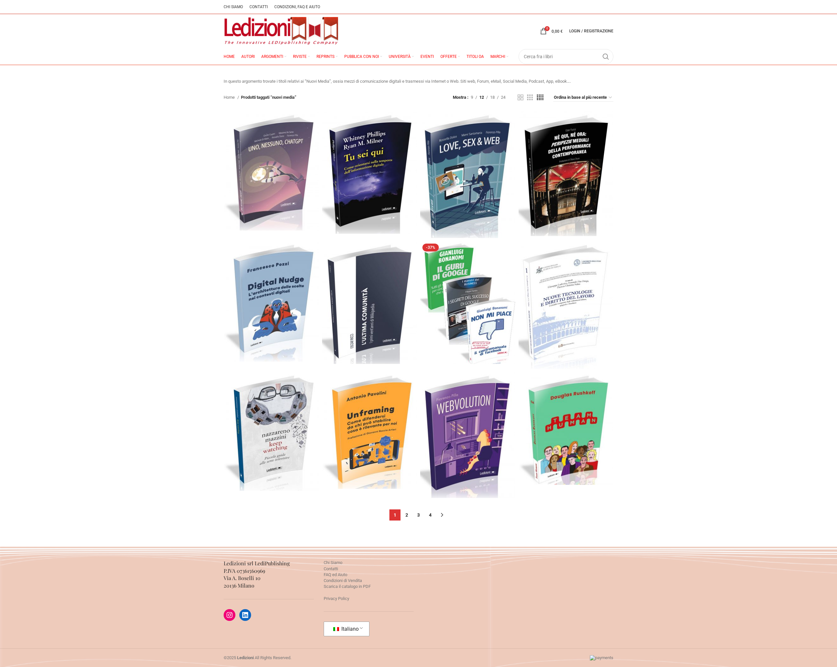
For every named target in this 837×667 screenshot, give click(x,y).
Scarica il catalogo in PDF (347, 586)
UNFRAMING (369, 410)
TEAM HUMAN (566, 408)
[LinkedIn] (245, 615)
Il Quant (271, 295)
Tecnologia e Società (271, 170)
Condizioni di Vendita (343, 580)
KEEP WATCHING (271, 411)
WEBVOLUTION (467, 410)
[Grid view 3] (530, 97)
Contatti (331, 568)
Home (230, 97)
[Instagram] (229, 615)
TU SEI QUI (369, 156)
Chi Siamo (333, 562)
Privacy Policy (336, 598)
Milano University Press (566, 318)
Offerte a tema (467, 300)
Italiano (349, 629)
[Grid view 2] (520, 97)
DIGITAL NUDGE (271, 280)
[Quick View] (258, 195)
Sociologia (369, 301)
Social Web (467, 285)
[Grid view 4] (540, 97)
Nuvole (369, 170)
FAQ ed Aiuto (335, 574)
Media (565, 192)
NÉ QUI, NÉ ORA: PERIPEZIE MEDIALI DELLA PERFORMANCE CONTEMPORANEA (566, 157)
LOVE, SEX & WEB (467, 154)
